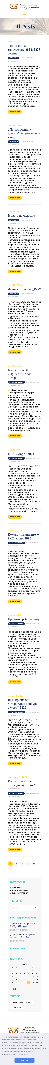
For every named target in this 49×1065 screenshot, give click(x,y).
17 (34, 864)
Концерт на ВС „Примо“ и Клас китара (19, 373)
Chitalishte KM (14, 61)
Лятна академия (19, 890)
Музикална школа (21, 1002)
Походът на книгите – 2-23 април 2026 (23, 536)
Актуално (13, 58)
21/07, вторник (17, 941)
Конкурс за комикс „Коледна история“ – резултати (23, 785)
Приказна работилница (24, 619)
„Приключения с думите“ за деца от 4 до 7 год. (24, 133)
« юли (14, 989)
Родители (17, 1007)
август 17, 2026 (16, 41)
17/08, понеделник (19, 930)
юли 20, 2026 (15, 211)
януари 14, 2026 (16, 695)
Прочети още (15, 111)
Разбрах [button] (24, 1060)
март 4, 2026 (15, 615)
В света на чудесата (21, 215)
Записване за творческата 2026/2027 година (24, 49)
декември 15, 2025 (17, 777)
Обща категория (16, 382)
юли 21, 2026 (15, 125)
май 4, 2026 (14, 449)
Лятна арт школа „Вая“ (24, 289)
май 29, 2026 (15, 365)
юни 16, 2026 (15, 285)
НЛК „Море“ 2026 (21, 454)
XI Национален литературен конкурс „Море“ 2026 (22, 703)
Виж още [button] (23, 1054)
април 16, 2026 (16, 530)
